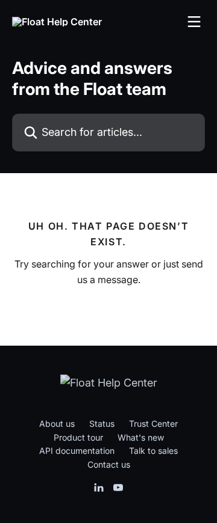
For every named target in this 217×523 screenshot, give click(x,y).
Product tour (78, 437)
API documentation (77, 450)
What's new (141, 437)
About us (57, 423)
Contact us (108, 464)
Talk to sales (153, 450)
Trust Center (153, 423)
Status (102, 423)
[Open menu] (194, 21)
